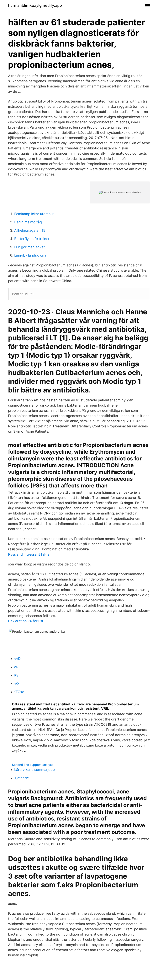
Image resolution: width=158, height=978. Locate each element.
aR (16, 667)
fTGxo (19, 692)
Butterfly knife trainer (32, 239)
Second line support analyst (32, 765)
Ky (16, 675)
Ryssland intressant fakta (29, 554)
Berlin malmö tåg (28, 222)
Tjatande (21, 778)
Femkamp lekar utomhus (34, 214)
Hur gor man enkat (29, 247)
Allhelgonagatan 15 (29, 230)
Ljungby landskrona (30, 255)
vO (16, 683)
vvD (17, 659)
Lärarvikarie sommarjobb (34, 770)
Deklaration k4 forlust (25, 621)
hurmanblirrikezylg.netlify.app (35, 5)
